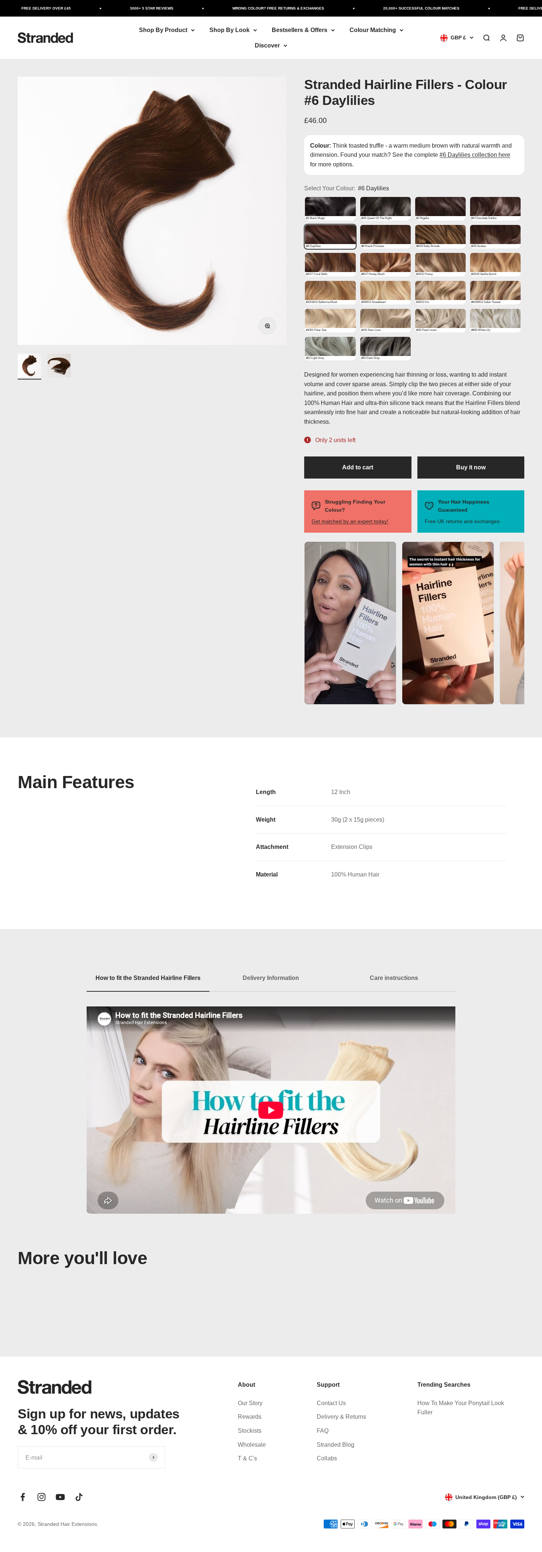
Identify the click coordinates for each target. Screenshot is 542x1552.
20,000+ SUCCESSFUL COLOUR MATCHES (392, 8)
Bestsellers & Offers (299, 30)
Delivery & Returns (341, 1417)
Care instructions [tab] (394, 978)
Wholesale (252, 1445)
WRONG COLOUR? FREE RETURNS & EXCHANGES (249, 8)
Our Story (250, 1403)
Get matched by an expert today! (350, 521)
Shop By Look (229, 30)
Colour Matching (373, 30)
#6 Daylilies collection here (474, 155)
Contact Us (331, 1403)
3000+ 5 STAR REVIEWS (123, 8)
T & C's (247, 1458)
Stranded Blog (335, 1445)
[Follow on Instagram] (41, 1497)
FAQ (323, 1431)
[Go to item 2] (59, 367)
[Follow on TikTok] (79, 1497)
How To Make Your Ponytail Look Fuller (460, 1408)
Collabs (327, 1458)
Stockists (249, 1431)
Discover (267, 45)
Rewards (249, 1417)
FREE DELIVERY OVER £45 (514, 8)
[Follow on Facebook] (23, 1497)
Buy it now (471, 467)
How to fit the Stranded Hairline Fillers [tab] (148, 978)
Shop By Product (163, 30)
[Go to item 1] (29, 367)
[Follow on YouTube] (60, 1497)
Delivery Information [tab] (271, 978)
